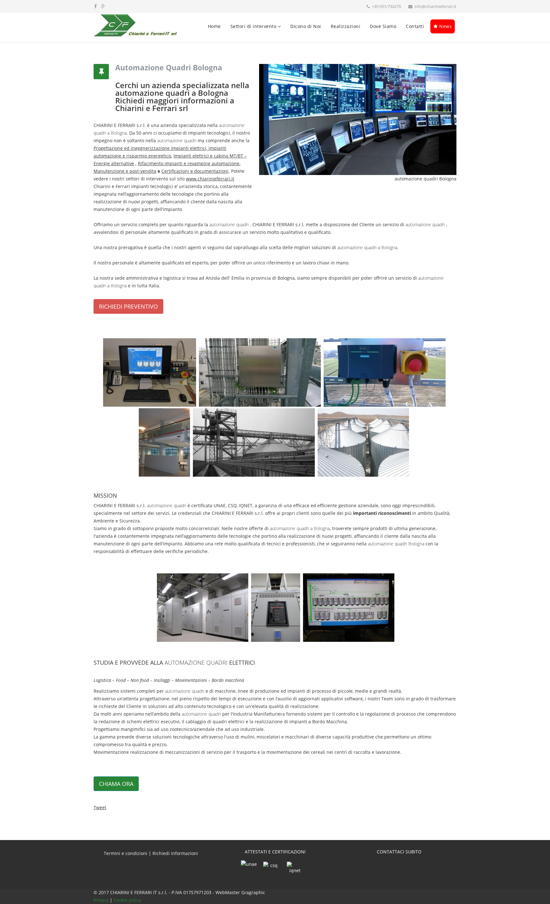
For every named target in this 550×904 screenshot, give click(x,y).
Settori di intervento (253, 26)
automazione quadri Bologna (396, 544)
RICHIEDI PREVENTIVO (128, 306)
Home (214, 26)
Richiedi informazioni (175, 853)
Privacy (102, 900)
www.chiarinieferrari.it (210, 179)
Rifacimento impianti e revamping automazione (188, 163)
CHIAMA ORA (116, 784)
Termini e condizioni (125, 853)
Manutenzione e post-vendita (125, 171)
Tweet (100, 807)
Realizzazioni (346, 26)
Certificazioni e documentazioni (195, 171)
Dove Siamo (383, 26)
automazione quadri (176, 140)
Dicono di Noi (305, 26)
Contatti (415, 26)
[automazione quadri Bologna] (275, 406)
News (445, 26)
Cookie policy (127, 900)
